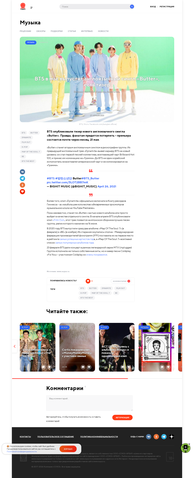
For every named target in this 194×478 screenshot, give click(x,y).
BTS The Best (28, 161)
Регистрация (167, 7)
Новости (103, 31)
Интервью (87, 31)
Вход (153, 7)
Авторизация (122, 418)
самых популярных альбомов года (74, 242)
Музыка (30, 22)
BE (23, 156)
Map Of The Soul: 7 (31, 152)
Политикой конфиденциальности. (22, 451)
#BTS (51, 178)
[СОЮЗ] (23, 457)
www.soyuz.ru (63, 271)
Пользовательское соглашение (55, 437)
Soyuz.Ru (23, 6)
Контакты (25, 437)
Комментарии (121, 281)
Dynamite (26, 138)
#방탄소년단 (63, 178)
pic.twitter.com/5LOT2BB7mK (67, 182)
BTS (23, 133)
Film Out (26, 142)
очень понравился (96, 254)
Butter (34, 133)
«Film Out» (59, 220)
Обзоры (40, 31)
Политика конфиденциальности (99, 437)
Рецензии (25, 31)
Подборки (57, 31)
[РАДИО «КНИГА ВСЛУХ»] (185, 448)
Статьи (72, 31)
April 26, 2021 (107, 186)
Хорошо (68, 449)
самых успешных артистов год (77, 239)
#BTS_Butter (90, 178)
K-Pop (25, 147)
